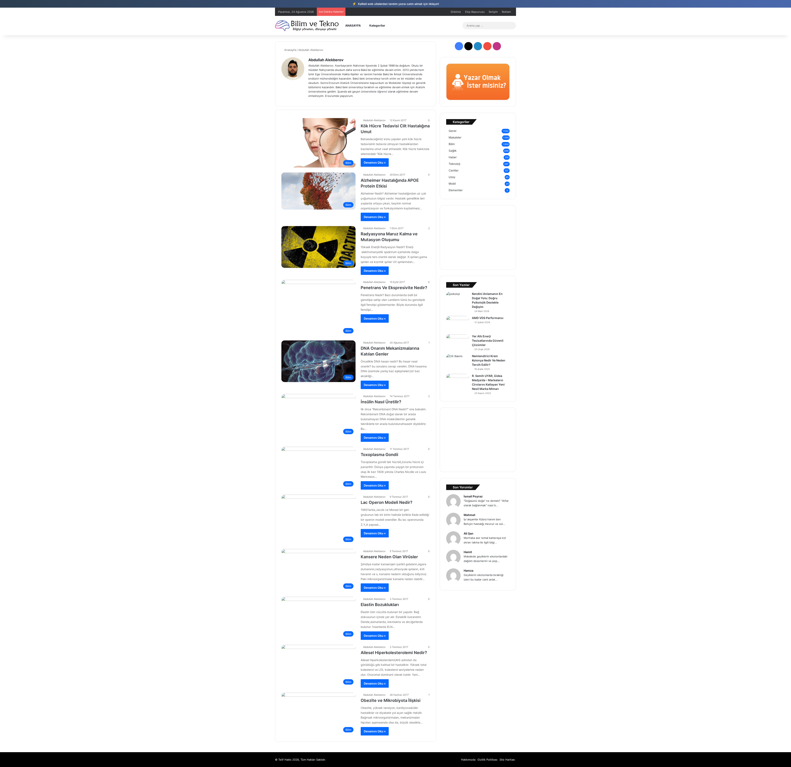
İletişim (493, 11)
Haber (453, 157)
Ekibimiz (456, 11)
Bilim (452, 144)
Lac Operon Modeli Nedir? (386, 502)
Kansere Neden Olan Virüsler (389, 556)
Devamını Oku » (375, 162)
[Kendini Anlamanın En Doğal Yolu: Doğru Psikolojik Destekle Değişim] (457, 299)
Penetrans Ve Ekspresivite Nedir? (394, 287)
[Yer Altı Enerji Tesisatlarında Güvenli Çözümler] (457, 342)
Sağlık (452, 150)
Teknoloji (454, 163)
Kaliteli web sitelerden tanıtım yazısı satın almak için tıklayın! (395, 4)
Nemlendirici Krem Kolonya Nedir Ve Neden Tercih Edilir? (488, 360)
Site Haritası (507, 759)
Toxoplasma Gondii (379, 454)
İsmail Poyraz (473, 496)
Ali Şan (468, 533)
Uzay (452, 177)
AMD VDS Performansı (487, 318)
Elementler (456, 190)
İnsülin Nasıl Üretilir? (381, 401)
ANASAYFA (353, 25)
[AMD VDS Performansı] (457, 323)
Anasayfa (289, 50)
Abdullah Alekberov (326, 60)
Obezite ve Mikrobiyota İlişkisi (390, 700)
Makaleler (455, 137)
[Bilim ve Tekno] (307, 25)
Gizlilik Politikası (487, 759)
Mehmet (469, 515)
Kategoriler (377, 25)
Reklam (506, 11)
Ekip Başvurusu (475, 11)
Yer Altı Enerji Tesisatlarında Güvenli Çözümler (487, 340)
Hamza (468, 570)
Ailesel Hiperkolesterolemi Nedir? (394, 652)
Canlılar (454, 170)
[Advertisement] (478, 237)
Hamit (468, 552)
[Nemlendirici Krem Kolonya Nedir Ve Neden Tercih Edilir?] (457, 361)
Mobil (452, 183)
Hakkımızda (468, 759)
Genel (452, 131)
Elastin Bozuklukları (380, 604)
